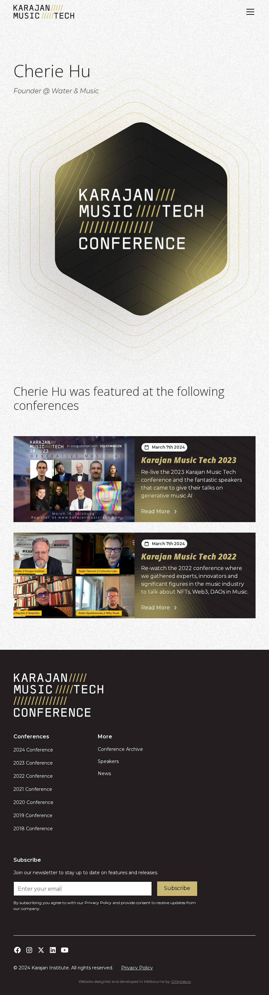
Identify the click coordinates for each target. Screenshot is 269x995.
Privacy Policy (137, 968)
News (104, 773)
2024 (19, 750)
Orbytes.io (181, 981)
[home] (43, 12)
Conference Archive (120, 749)
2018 (19, 829)
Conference (39, 750)
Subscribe (177, 888)
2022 (19, 776)
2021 (18, 789)
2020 (19, 802)
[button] (249, 12)
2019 (18, 815)
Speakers (108, 761)
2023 (19, 763)
